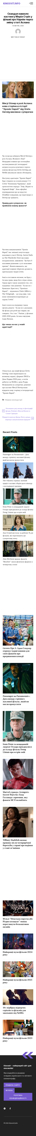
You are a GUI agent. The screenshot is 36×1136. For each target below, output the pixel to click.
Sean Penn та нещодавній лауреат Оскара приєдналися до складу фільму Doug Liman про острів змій (18, 510)
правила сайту (13, 1085)
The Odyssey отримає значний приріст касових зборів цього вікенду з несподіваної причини (17, 483)
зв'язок (9, 1090)
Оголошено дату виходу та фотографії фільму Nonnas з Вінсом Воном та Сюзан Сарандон (19, 411)
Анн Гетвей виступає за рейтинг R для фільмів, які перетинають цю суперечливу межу (18, 536)
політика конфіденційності (18, 1096)
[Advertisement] (18, 61)
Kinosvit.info (13, 1123)
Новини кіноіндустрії (13, 400)
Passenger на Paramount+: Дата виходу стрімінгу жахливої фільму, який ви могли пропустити (16, 457)
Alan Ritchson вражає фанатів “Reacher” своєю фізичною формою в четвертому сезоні (18, 562)
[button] (29, 3)
